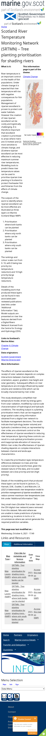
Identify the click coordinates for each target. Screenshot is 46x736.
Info (11, 684)
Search (6, 640)
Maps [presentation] (6, 544)
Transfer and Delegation (13, 644)
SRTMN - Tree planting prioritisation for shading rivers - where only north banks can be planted (19, 574)
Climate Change (30, 76)
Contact (12, 711)
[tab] (6, 544)
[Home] (23, 6)
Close (35, 718)
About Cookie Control (15, 718)
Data (18, 684)
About (11, 707)
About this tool (32, 730)
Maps (4, 684)
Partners (18, 635)
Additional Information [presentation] (23, 544)
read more (32, 733)
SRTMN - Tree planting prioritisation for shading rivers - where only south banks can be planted (19, 613)
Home (4, 26)
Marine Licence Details (24, 640)
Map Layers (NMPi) (8, 574)
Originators (32, 635)
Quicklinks (7, 649)
